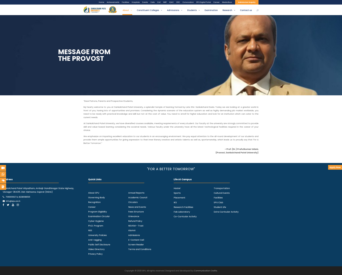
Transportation (222, 188)
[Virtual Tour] (3, 168)
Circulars (133, 202)
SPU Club (218, 202)
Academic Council (137, 197)
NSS (90, 230)
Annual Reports (136, 192)
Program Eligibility (97, 211)
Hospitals (136, 2)
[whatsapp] (3, 174)
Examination (211, 10)
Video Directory (96, 249)
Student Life (220, 207)
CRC (178, 2)
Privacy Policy (95, 253)
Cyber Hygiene (96, 221)
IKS (175, 202)
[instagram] (18, 205)
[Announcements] (3, 181)
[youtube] (13, 205)
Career (216, 2)
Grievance (133, 216)
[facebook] (3, 205)
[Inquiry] (3, 187)
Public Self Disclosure (99, 244)
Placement (179, 197)
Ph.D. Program (95, 225)
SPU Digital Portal (203, 2)
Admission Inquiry (246, 2)
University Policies (97, 235)
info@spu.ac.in (13, 201)
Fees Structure (136, 211)
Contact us (246, 10)
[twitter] (8, 205)
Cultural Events (222, 193)
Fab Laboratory (182, 211)
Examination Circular (99, 216)
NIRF (165, 2)
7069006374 (12, 196)
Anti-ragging (95, 239)
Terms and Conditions (139, 249)
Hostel (177, 188)
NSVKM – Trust (135, 225)
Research (227, 10)
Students (192, 10)
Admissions (173, 10)
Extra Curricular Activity (226, 211)
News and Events (137, 207)
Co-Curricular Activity (185, 216)
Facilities (125, 2)
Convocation (188, 2)
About (126, 10)
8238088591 (24, 196)
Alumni (131, 230)
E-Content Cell (136, 239)
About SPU (93, 192)
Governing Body (96, 197)
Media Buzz (227, 2)
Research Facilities (183, 207)
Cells (152, 2)
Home (101, 2)
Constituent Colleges (148, 10)
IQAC (171, 2)
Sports (177, 193)
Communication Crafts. (205, 270)
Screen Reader (136, 244)
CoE (159, 2)
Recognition (94, 202)
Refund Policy (135, 221)
